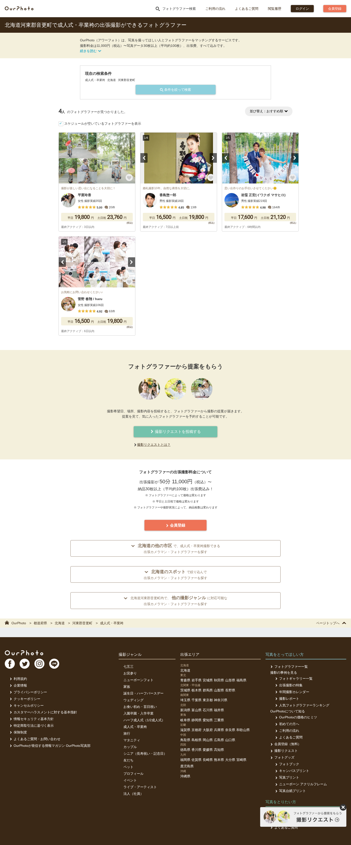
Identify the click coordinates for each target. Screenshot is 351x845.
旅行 (126, 733)
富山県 (196, 710)
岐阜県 (185, 720)
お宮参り (130, 673)
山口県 (230, 740)
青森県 (185, 680)
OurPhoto (24, 652)
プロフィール (133, 773)
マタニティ (131, 740)
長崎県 (208, 760)
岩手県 (196, 680)
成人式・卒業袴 (135, 727)
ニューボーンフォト (138, 680)
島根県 (196, 740)
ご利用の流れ (215, 9)
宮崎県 (241, 760)
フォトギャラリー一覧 (296, 678)
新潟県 (185, 710)
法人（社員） (133, 794)
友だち (128, 760)
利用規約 (20, 679)
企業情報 (20, 685)
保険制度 (20, 732)
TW (25, 664)
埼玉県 (185, 700)
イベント (130, 780)
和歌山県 (243, 730)
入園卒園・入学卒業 (138, 713)
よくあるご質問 (246, 9)
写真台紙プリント (292, 791)
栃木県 (196, 690)
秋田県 (219, 680)
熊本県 (219, 760)
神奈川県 (220, 700)
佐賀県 (196, 760)
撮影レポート (289, 698)
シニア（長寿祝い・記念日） (145, 753)
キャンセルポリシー (29, 705)
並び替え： (266, 111)
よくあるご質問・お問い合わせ (37, 739)
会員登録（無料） (287, 744)
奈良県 (230, 730)
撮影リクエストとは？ (153, 445)
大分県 (230, 760)
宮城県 (208, 680)
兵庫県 (219, 730)
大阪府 (208, 730)
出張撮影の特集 (291, 685)
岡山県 (208, 740)
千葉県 (196, 700)
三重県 (219, 720)
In (39, 664)
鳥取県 (185, 740)
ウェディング (133, 700)
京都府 (196, 730)
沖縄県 (185, 776)
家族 (126, 687)
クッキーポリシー (27, 699)
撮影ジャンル (130, 654)
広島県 (219, 740)
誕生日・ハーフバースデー (143, 693)
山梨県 (219, 690)
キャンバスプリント (294, 771)
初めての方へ (289, 724)
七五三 (128, 666)
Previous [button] (144, 158)
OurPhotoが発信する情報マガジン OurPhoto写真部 (52, 746)
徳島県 (185, 750)
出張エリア (189, 654)
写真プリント (289, 777)
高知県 (219, 750)
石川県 (208, 710)
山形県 (230, 680)
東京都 (208, 700)
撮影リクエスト (286, 751)
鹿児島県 (187, 766)
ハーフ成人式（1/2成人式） (144, 720)
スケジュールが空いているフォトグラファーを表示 (102, 123)
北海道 (185, 670)
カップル (130, 747)
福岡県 (185, 760)
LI (54, 664)
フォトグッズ (284, 757)
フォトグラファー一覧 (291, 666)
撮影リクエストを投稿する (177, 432)
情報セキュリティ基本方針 (34, 719)
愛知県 (208, 720)
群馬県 (208, 690)
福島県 (241, 680)
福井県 (219, 710)
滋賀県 (185, 730)
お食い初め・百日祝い (140, 707)
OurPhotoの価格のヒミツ (298, 717)
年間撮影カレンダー (294, 692)
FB (10, 664)
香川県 (196, 750)
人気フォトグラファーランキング (304, 705)
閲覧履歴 (274, 9)
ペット (128, 767)
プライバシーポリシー (30, 692)
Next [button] (213, 158)
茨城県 (185, 690)
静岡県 (196, 720)
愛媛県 (208, 750)
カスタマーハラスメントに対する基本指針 (45, 712)
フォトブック (289, 764)
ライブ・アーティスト (140, 787)
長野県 (230, 690)
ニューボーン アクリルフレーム (303, 784)
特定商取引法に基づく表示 (34, 725)
